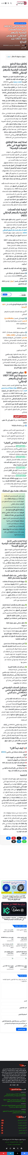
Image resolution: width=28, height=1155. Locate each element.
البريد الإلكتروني (23, 1007)
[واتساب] (24, 841)
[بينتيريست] (13, 838)
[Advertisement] (14, 12)
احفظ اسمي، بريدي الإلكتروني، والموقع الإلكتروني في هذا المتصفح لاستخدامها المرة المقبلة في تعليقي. (14, 1023)
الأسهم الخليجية (22, 1127)
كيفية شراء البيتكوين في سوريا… (21, 952)
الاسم (25, 1001)
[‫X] (19, 838)
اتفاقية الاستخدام (16, 1144)
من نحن (7, 1142)
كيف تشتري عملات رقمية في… (22, 938)
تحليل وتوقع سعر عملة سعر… (8, 952)
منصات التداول (22, 1130)
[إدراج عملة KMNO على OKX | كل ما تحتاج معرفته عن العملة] (21, 960)
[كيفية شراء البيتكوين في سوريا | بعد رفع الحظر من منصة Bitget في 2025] (21, 946)
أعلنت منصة (17, 82)
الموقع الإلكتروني (22, 1014)
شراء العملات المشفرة (20, 23)
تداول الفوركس (22, 1133)
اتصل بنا (10, 1144)
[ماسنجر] (8, 838)
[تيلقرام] (19, 841)
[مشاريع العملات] (20, 3)
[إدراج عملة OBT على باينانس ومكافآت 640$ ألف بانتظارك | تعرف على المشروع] (7, 960)
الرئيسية (21, 1142)
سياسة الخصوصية (14, 1142)
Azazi (23, 45)
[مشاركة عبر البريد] (13, 841)
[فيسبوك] (24, 838)
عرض (9, 56)
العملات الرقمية (22, 1122)
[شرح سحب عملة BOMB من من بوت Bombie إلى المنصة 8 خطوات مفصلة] (7, 932)
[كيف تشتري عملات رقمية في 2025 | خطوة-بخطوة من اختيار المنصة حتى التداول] (21, 932)
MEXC (4, 752)
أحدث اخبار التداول (22, 1120)
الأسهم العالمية (22, 1125)
